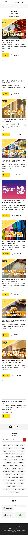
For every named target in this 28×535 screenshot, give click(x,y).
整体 (6, 483)
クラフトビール (8, 448)
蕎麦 (17, 445)
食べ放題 (13, 483)
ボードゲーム (8, 474)
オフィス (7, 477)
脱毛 (15, 462)
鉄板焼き (15, 477)
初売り (21, 468)
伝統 (22, 477)
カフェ (14, 468)
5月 (24, 465)
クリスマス (22, 489)
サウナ (21, 462)
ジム (13, 457)
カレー (6, 465)
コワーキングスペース (10, 471)
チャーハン (22, 480)
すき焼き (21, 483)
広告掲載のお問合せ (18, 526)
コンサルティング (19, 474)
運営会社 (8, 526)
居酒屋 (18, 492)
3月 (17, 448)
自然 (12, 465)
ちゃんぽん (21, 454)
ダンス (18, 465)
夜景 (5, 451)
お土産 (15, 486)
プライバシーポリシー (14, 528)
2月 (5, 445)
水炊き (14, 489)
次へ (17, 427)
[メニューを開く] (26, 2)
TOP (3, 5)
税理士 (23, 445)
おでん (22, 459)
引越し (22, 448)
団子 (16, 459)
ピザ (9, 486)
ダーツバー (7, 489)
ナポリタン (22, 451)
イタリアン (8, 462)
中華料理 (19, 457)
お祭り (11, 492)
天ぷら (14, 480)
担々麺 (11, 445)
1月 (14, 454)
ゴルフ (8, 468)
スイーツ (6, 480)
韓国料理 (7, 454)
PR (8, 457)
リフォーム (22, 471)
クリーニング (8, 459)
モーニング (13, 451)
